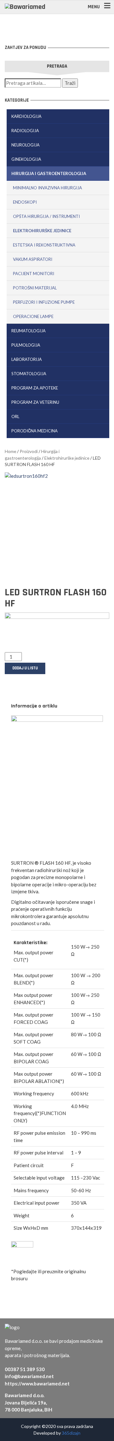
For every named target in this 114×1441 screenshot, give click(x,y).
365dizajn (71, 1433)
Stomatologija (28, 373)
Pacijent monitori (33, 273)
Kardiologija (26, 116)
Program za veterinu (35, 402)
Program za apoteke (34, 387)
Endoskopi (25, 202)
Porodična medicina (34, 430)
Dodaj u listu (25, 668)
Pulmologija (25, 345)
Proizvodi (29, 451)
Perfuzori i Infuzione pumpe (44, 302)
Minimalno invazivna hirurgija (47, 187)
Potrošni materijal (35, 287)
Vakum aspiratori (32, 259)
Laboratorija (26, 359)
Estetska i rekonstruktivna (44, 244)
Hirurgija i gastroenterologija (48, 173)
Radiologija (25, 130)
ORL (15, 416)
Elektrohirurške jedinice (42, 230)
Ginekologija (26, 159)
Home (10, 451)
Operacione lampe (33, 316)
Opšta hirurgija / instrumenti (46, 216)
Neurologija (25, 144)
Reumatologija (28, 330)
